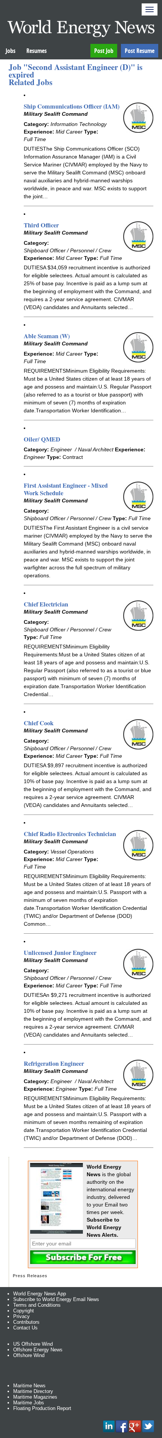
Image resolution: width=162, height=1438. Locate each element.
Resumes (36, 51)
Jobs (10, 51)
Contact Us (25, 1328)
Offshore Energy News (38, 1349)
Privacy (21, 1316)
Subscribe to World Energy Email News (56, 1299)
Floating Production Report (42, 1408)
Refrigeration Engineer (54, 1063)
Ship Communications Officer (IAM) (71, 106)
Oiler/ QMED (42, 439)
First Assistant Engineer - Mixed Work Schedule (66, 489)
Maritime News (29, 1385)
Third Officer (41, 225)
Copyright (23, 1311)
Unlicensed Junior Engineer (60, 952)
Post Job (103, 51)
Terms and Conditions (37, 1305)
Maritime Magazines (35, 1397)
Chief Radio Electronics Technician (70, 833)
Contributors (26, 1322)
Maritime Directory (33, 1391)
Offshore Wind (28, 1355)
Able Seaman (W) (47, 335)
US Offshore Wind (33, 1344)
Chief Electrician (46, 604)
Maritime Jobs (28, 1402)
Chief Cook (38, 723)
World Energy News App (39, 1294)
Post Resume (139, 51)
